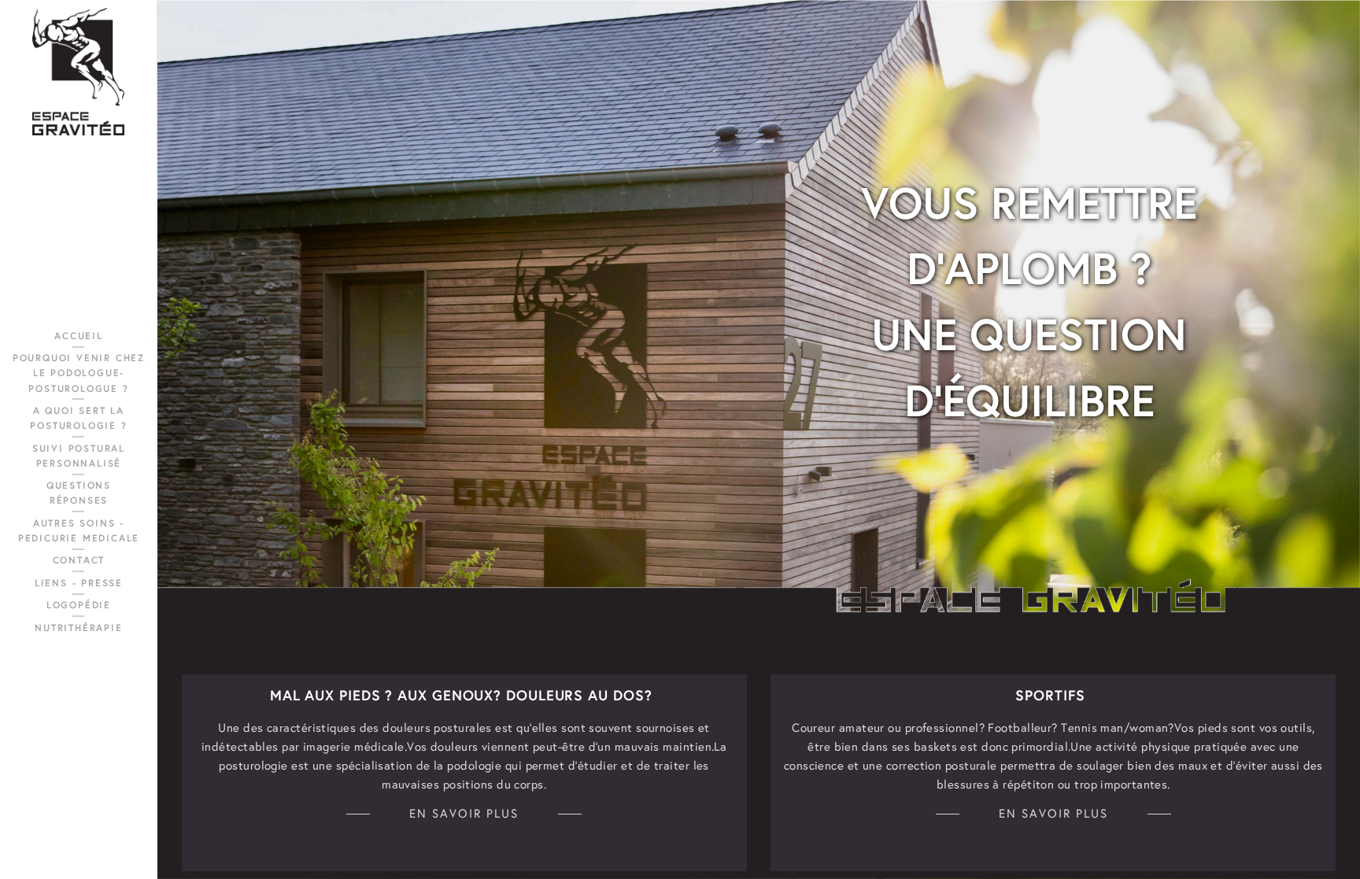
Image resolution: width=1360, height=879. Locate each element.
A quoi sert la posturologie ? (78, 417)
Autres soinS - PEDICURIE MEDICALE (78, 530)
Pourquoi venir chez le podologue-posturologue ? (79, 372)
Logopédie (78, 605)
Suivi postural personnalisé (78, 455)
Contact (79, 560)
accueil (78, 336)
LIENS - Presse (79, 583)
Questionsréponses (78, 492)
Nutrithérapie (78, 627)
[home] (78, 71)
